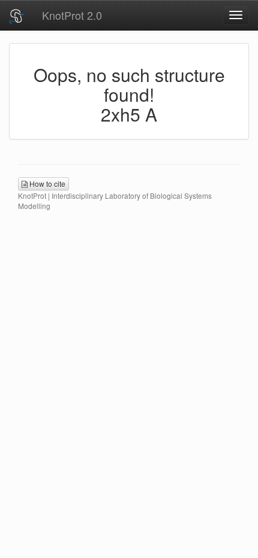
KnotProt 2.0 (72, 15)
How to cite (46, 183)
